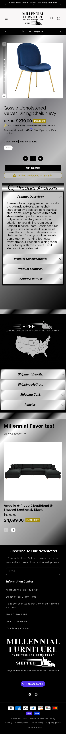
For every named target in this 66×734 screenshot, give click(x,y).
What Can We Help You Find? (22, 590)
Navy (8, 148)
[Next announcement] (60, 4)
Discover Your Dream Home (21, 597)
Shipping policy (53, 723)
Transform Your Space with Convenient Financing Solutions (32, 605)
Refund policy (37, 723)
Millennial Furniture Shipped (31, 719)
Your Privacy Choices (17, 628)
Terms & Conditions (16, 621)
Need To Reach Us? (16, 614)
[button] (6, 18)
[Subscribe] (56, 571)
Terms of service (34, 727)
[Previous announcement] (5, 4)
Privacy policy (21, 723)
